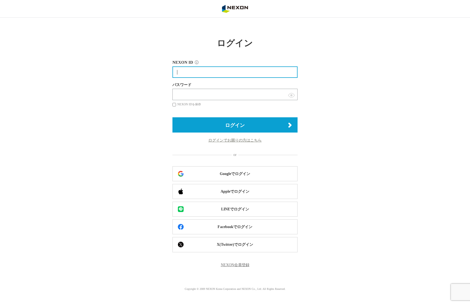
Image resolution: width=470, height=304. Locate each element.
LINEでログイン (235, 209)
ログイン (235, 125)
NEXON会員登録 (235, 265)
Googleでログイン (235, 174)
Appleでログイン (235, 191)
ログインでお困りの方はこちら (235, 140)
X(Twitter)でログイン (235, 244)
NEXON (235, 9)
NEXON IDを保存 (189, 104)
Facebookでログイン (235, 227)
